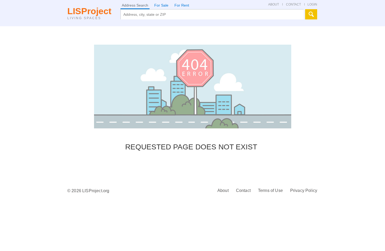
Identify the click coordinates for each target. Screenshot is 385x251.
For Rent (181, 5)
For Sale (161, 5)
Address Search (135, 5)
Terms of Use (270, 190)
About (223, 190)
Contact (243, 190)
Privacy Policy (303, 190)
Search (311, 14)
